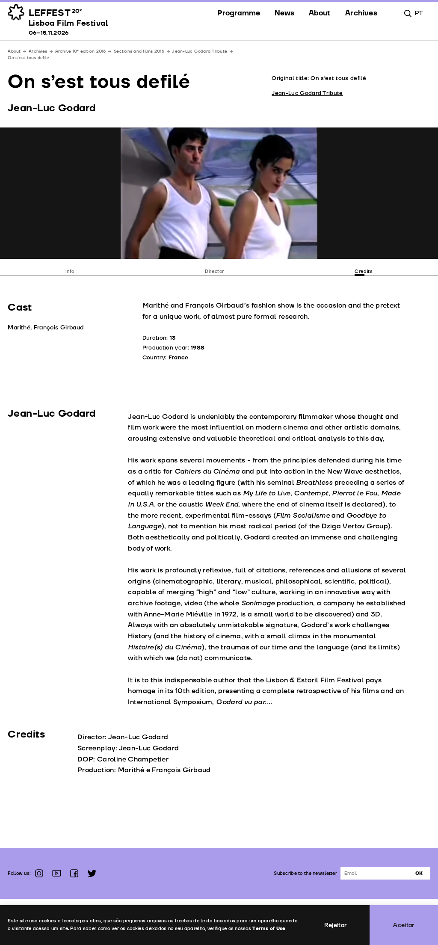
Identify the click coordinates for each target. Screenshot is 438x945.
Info (69, 271)
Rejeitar (335, 925)
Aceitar (403, 925)
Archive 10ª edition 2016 (80, 51)
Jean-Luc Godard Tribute (199, 51)
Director (214, 271)
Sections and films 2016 (139, 51)
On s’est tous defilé (28, 58)
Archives (38, 51)
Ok (419, 873)
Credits (364, 271)
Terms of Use (268, 928)
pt (419, 13)
